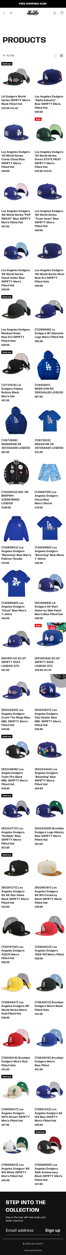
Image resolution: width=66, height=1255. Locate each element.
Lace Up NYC (36, 1243)
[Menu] (4, 13)
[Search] (11, 13)
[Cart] (62, 13)
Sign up (52, 1230)
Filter (10, 55)
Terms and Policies (33, 1250)
